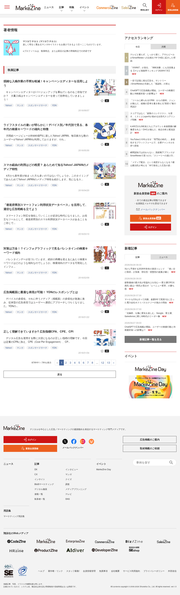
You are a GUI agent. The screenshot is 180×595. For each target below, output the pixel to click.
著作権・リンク (55, 570)
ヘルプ (41, 570)
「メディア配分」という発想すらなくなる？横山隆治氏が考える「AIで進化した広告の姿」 (152, 164)
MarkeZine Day (103, 469)
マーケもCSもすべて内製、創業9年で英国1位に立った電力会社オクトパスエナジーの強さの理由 (149, 301)
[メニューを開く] (7, 7)
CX (35, 474)
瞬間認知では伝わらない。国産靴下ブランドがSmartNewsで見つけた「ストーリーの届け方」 (152, 154)
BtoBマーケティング (44, 484)
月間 (163, 46)
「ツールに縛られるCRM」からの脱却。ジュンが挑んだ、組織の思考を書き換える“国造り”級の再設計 (153, 103)
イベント (84, 7)
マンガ (20, 105)
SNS (67, 498)
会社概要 (115, 570)
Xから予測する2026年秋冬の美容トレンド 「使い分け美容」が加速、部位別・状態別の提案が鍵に (150, 270)
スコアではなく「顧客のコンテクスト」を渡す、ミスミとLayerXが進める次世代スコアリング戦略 (152, 116)
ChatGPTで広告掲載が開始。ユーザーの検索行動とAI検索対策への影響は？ (152, 92)
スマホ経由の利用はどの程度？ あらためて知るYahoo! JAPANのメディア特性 (46, 167)
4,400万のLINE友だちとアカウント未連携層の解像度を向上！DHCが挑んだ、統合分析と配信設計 (153, 129)
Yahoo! (8, 105)
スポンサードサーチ (37, 105)
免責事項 (103, 570)
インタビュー (71, 469)
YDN (54, 105)
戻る (59, 374)
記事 (61, 7)
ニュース (49, 7)
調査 (67, 484)
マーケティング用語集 (14, 516)
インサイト (39, 479)
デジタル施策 (40, 488)
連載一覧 (38, 493)
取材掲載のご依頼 (150, 448)
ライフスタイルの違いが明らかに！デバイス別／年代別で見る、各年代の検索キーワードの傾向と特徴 (46, 127)
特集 (71, 7)
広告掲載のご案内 (150, 439)
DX (35, 469)
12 (102, 363)
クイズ (68, 479)
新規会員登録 (151, 218)
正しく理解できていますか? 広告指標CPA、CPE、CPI (38, 331)
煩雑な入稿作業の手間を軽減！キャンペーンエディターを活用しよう (46, 83)
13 (108, 363)
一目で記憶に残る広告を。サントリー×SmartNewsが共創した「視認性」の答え (150, 82)
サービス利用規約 (131, 570)
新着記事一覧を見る (151, 339)
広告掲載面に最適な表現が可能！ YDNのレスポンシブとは (41, 292)
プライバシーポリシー (154, 570)
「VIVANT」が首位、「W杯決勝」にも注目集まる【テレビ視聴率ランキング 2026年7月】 (152, 69)
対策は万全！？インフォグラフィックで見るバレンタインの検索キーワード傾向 (46, 250)
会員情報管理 (89, 570)
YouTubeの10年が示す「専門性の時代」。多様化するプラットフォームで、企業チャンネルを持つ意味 (152, 142)
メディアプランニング (75, 488)
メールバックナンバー (152, 209)
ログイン (152, 227)
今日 (138, 46)
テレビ (68, 493)
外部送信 (172, 570)
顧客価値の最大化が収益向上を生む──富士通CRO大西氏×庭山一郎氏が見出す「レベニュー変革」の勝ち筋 (150, 285)
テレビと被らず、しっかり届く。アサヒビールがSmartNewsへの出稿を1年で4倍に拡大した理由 (152, 57)
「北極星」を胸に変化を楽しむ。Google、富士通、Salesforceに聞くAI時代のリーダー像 (149, 314)
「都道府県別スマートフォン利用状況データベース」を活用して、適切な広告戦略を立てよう (46, 207)
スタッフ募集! (72, 570)
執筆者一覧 (39, 498)
